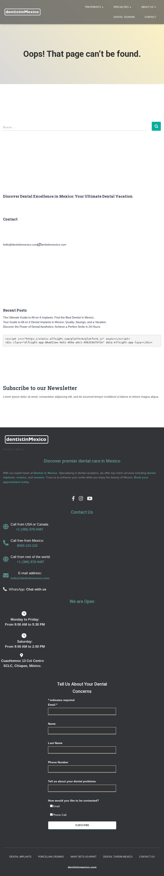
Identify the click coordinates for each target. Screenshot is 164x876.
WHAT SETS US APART (83, 856)
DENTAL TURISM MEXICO (117, 856)
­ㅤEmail (56, 806)
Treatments (93, 7)
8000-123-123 (27, 546)
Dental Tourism (124, 17)
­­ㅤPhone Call (59, 814)
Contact (150, 17)
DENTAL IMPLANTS (20, 856)
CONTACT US (147, 856)
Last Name (55, 743)
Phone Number (58, 762)
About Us (147, 7)
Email (52, 704)
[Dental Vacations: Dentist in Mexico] (22, 12)
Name (52, 723)
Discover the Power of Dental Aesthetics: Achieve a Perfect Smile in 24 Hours (51, 326)
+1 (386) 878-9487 (29, 529)
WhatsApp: (17, 589)
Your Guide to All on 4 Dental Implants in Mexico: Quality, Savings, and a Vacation (54, 322)
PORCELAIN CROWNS (51, 856)
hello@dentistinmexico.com (20, 244)
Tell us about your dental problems (72, 781)
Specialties (121, 7)
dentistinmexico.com (53, 244)
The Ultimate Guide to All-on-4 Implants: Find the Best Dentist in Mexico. (48, 317)
